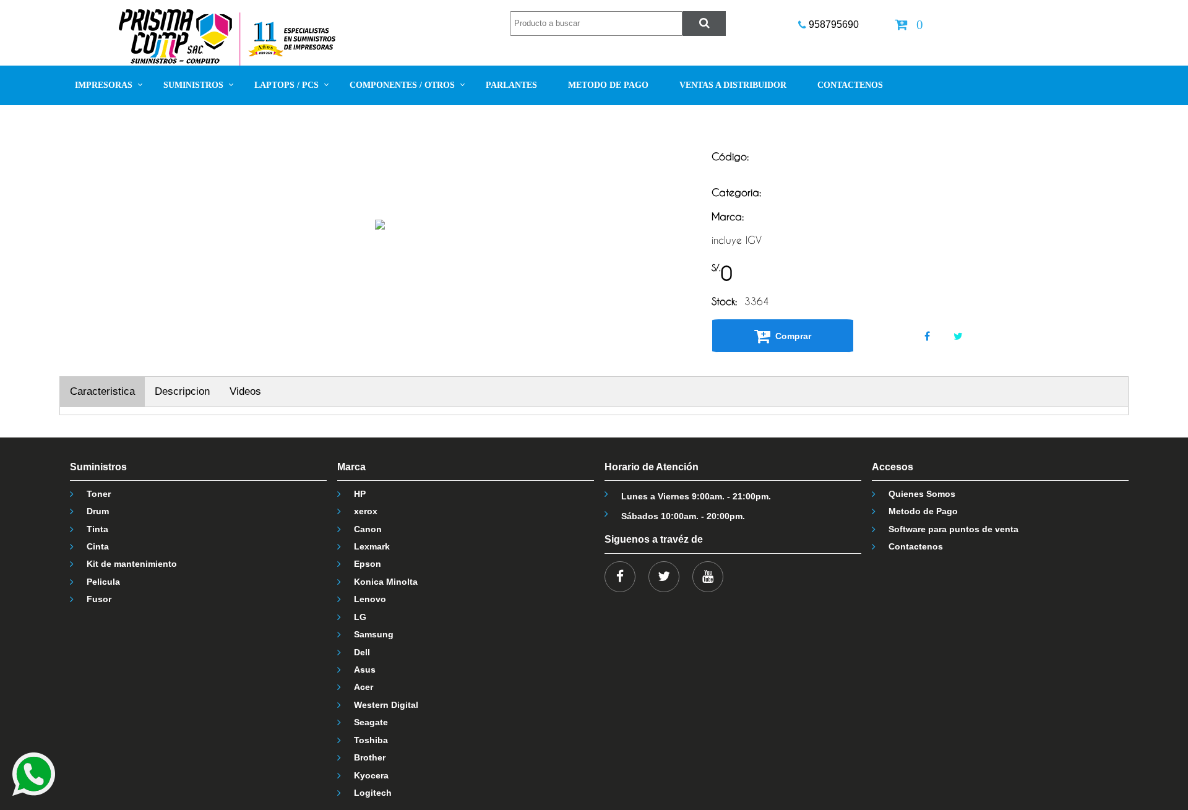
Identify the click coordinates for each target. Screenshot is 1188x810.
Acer (363, 687)
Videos (245, 391)
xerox (365, 511)
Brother (369, 757)
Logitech (373, 793)
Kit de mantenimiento (132, 564)
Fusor (99, 599)
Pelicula (103, 582)
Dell (362, 652)
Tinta (97, 529)
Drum (98, 511)
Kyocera (371, 775)
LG (360, 617)
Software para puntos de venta (953, 529)
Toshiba (371, 740)
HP (360, 494)
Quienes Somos (922, 494)
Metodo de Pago (923, 511)
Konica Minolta (386, 582)
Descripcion (182, 391)
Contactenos (916, 546)
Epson (367, 564)
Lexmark (372, 546)
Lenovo (370, 599)
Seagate (371, 722)
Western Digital (386, 705)
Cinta (98, 546)
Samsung (374, 634)
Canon (368, 529)
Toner (99, 494)
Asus (365, 669)
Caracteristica (102, 391)
